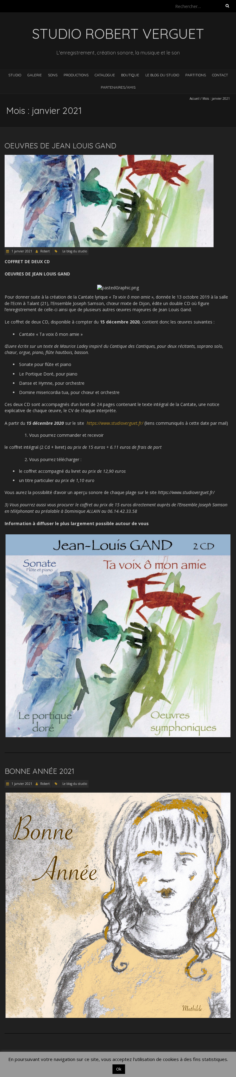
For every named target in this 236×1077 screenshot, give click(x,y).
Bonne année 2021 (39, 771)
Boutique (130, 75)
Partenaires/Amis (118, 87)
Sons (52, 75)
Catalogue (105, 75)
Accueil (194, 98)
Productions (76, 75)
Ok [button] (118, 1069)
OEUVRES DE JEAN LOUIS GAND (60, 145)
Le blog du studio (162, 75)
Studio (14, 75)
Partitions (195, 75)
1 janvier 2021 (21, 251)
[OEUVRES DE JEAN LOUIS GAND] (109, 158)
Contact (220, 75)
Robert (45, 251)
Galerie (34, 75)
